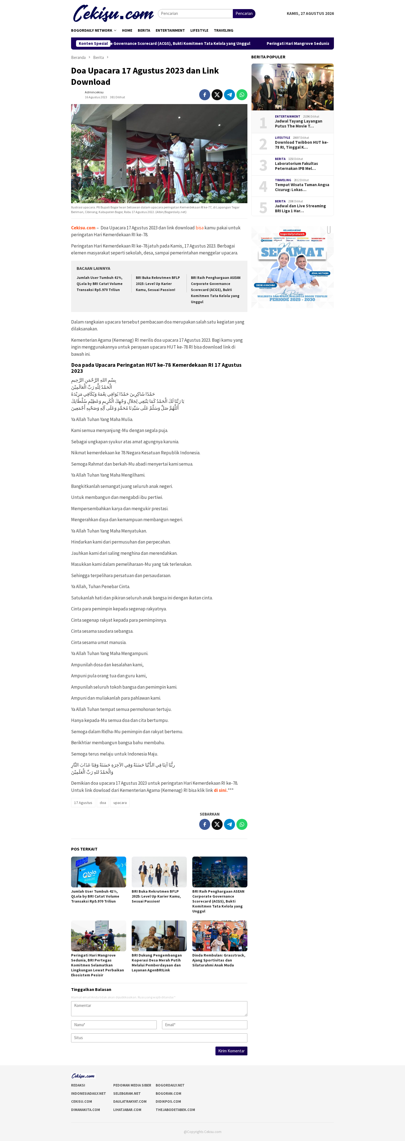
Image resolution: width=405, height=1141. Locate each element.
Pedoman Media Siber (132, 1085)
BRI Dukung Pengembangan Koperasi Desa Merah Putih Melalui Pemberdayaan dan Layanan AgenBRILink (157, 962)
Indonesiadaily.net (88, 1093)
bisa (200, 228)
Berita (280, 159)
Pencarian (244, 13)
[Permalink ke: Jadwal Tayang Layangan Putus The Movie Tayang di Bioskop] (292, 87)
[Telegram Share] (229, 94)
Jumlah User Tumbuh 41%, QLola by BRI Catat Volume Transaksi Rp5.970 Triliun (100, 283)
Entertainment (287, 116)
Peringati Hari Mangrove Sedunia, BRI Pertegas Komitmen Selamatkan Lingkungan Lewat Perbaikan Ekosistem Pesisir (97, 965)
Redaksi (78, 1085)
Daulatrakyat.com (130, 1101)
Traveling (283, 180)
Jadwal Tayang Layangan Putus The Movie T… (298, 124)
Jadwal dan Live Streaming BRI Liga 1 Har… (300, 208)
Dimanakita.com (85, 1109)
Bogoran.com (168, 1093)
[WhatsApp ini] (241, 94)
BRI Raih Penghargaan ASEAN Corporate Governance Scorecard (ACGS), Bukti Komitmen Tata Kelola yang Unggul (216, 289)
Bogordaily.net (170, 1085)
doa (103, 802)
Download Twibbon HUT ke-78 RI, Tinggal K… (301, 145)
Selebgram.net (127, 1093)
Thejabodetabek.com (175, 1109)
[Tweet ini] (217, 94)
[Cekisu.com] (114, 13)
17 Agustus (83, 802)
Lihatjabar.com (127, 1109)
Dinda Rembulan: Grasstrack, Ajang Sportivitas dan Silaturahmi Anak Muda (218, 960)
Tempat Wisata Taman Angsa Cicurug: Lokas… (302, 187)
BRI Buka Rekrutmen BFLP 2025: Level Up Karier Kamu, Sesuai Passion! (158, 283)
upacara (120, 802)
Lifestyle (282, 138)
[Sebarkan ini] (204, 94)
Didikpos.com (168, 1101)
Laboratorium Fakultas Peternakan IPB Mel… (296, 166)
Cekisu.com (83, 228)
